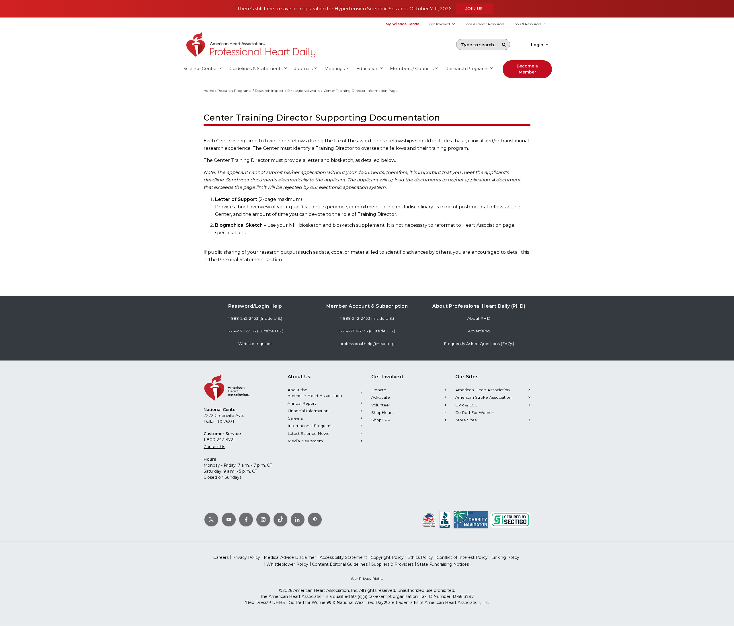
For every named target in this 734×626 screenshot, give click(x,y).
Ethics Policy (420, 557)
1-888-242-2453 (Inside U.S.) (255, 318)
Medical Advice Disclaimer (290, 557)
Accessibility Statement (343, 557)
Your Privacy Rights (367, 578)
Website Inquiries (255, 343)
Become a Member (527, 69)
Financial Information (308, 410)
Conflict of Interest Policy (462, 557)
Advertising (479, 331)
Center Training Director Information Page (360, 90)
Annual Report (302, 403)
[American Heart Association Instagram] (263, 519)
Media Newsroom (305, 441)
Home (209, 90)
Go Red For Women (474, 412)
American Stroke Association (483, 397)
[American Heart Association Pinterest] (314, 519)
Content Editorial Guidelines (340, 564)
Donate (378, 389)
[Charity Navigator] (471, 519)
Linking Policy (505, 557)
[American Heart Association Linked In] (297, 519)
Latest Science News (308, 433)
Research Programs (234, 90)
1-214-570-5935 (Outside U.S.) (255, 331)
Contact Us (214, 446)
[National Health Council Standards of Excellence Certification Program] (429, 519)
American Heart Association (482, 389)
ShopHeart (382, 412)
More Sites (466, 420)
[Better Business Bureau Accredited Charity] (444, 519)
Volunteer (380, 405)
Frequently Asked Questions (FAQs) (479, 343)
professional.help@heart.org (367, 343)
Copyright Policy (387, 557)
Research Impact (269, 90)
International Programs (310, 425)
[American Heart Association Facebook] (246, 519)
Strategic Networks (303, 90)
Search (504, 44)
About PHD (478, 318)
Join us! (474, 8)
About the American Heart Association (315, 392)
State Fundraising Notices (443, 564)
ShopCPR (380, 420)
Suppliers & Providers (392, 564)
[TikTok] (280, 519)
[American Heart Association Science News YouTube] (228, 519)
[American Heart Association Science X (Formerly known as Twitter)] (211, 519)
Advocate (380, 397)
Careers (295, 418)
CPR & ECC (466, 405)
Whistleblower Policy (287, 564)
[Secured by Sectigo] (510, 519)
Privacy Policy (246, 557)
